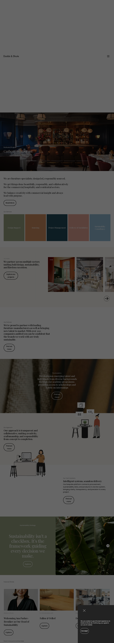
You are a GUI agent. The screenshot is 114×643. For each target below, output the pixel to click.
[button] (84, 610)
